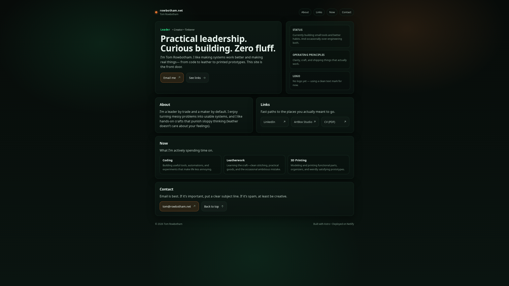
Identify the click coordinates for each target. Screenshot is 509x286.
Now (332, 12)
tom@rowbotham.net (179, 206)
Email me (172, 77)
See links (197, 77)
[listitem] (275, 122)
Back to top (214, 206)
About (305, 12)
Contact (346, 12)
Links (319, 12)
